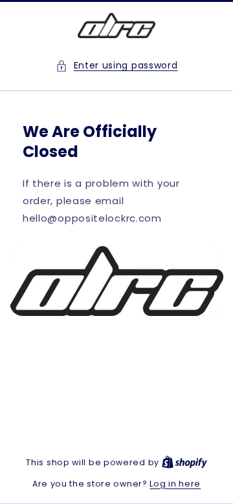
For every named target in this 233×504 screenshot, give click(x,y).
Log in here (175, 484)
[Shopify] (184, 462)
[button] (117, 66)
